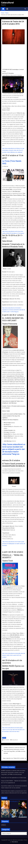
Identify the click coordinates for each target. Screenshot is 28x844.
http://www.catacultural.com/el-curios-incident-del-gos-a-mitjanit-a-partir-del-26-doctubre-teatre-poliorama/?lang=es (13, 449)
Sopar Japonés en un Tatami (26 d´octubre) (13, 758)
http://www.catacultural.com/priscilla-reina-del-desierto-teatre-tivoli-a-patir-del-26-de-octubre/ (13, 655)
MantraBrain (15, 842)
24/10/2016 (6, 739)
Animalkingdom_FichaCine (16, 801)
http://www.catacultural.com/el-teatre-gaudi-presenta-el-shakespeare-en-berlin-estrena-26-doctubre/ (14, 543)
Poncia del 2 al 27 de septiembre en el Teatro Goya (13, 777)
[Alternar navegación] (7, 9)
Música (3, 824)
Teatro (4, 737)
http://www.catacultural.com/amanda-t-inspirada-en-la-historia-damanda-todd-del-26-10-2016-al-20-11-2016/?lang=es (13, 309)
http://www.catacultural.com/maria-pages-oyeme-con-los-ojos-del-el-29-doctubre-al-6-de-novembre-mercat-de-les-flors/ (13, 729)
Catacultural (7, 2)
